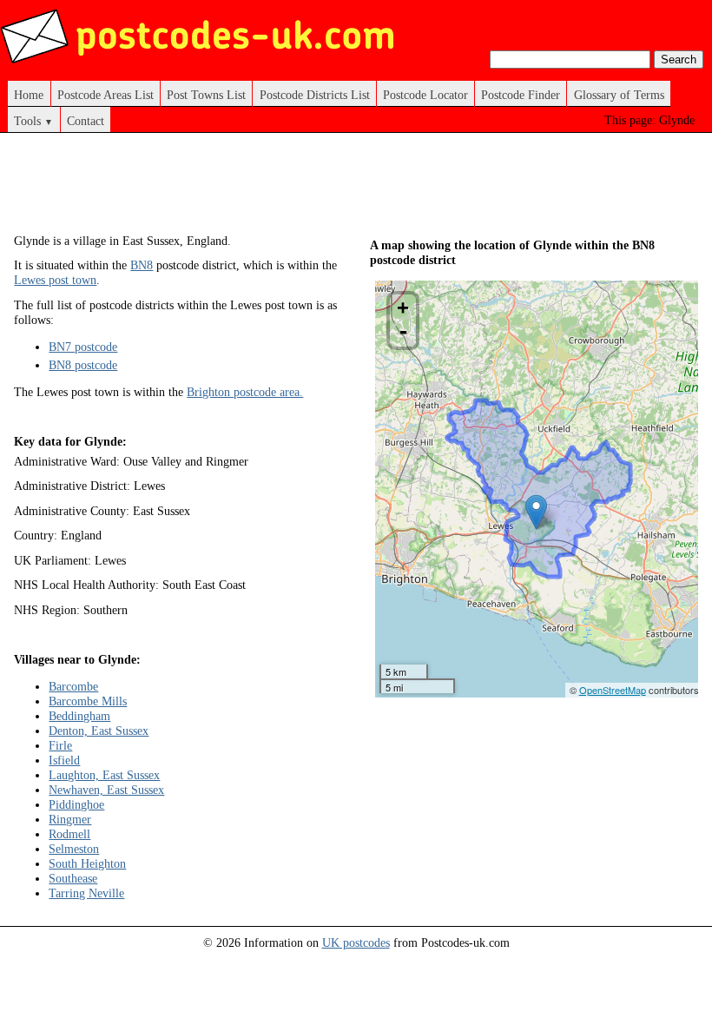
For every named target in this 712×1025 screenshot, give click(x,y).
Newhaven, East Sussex (106, 790)
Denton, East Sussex (98, 730)
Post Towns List (206, 95)
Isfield (64, 760)
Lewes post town (55, 280)
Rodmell (69, 834)
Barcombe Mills (88, 701)
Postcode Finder (520, 95)
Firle (60, 745)
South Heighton (87, 863)
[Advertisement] (330, 189)
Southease (73, 878)
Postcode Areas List (105, 95)
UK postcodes (356, 942)
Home (28, 95)
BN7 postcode (83, 347)
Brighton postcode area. (245, 392)
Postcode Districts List (315, 95)
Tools (33, 121)
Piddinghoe (76, 804)
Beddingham (79, 716)
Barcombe (73, 686)
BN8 (141, 265)
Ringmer (70, 819)
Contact (85, 121)
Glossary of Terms (619, 95)
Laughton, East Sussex (104, 775)
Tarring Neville (86, 893)
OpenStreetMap (612, 690)
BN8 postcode (83, 365)
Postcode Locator (425, 95)
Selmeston (74, 849)
